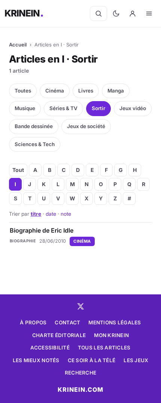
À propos (33, 322)
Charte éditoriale (59, 335)
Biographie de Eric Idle (41, 230)
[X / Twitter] (80, 306)
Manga (115, 91)
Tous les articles (104, 348)
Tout (18, 170)
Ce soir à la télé (92, 360)
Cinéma (54, 91)
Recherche (80, 373)
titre (36, 214)
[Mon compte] (132, 13)
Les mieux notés (36, 360)
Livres (85, 91)
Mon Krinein (111, 335)
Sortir (98, 108)
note (66, 214)
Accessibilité (50, 348)
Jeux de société (86, 126)
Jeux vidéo (132, 108)
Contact (67, 322)
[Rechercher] (98, 13)
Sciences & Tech (35, 144)
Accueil (18, 45)
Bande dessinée (34, 126)
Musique (25, 108)
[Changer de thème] (116, 13)
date (51, 214)
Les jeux (136, 360)
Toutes (23, 91)
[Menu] (149, 13)
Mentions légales (114, 322)
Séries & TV (63, 108)
